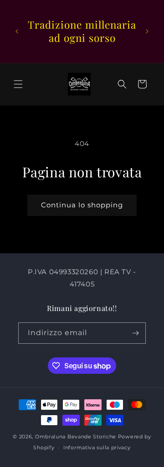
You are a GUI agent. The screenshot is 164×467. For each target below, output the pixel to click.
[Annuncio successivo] (147, 31)
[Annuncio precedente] (17, 31)
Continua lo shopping (82, 205)
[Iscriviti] (135, 333)
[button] (18, 84)
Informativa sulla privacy (97, 447)
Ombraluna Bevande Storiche (75, 436)
